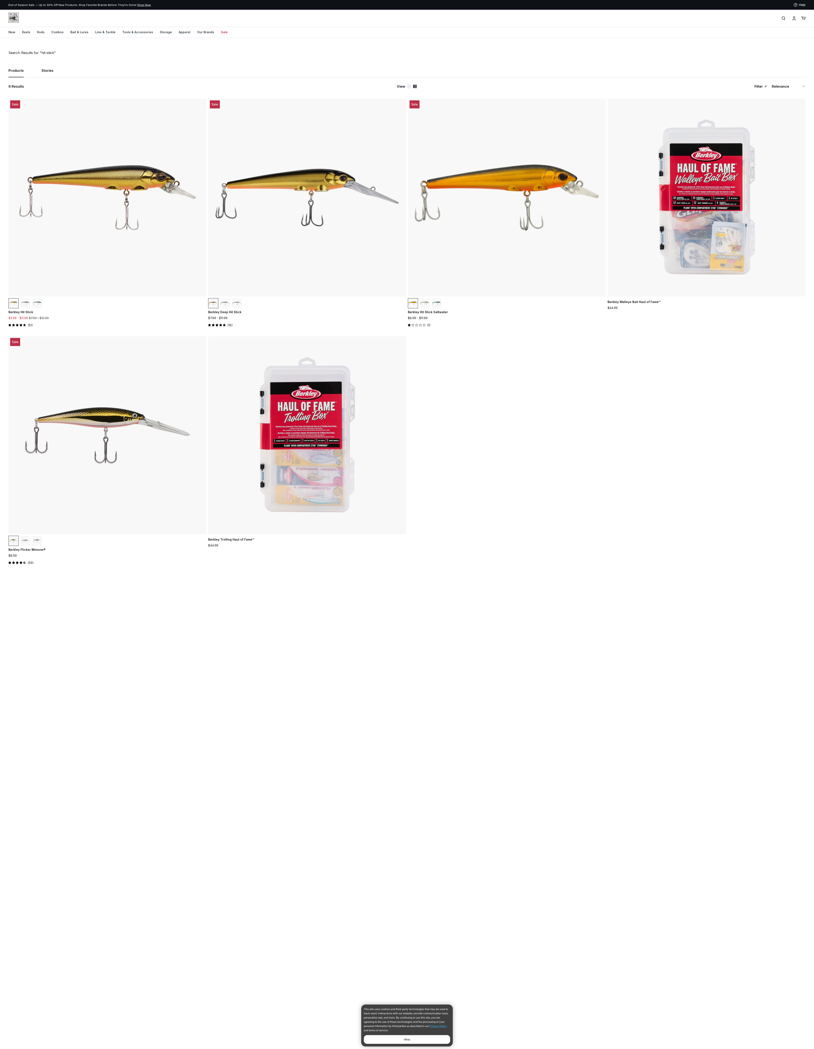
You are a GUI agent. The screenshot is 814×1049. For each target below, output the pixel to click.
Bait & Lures (79, 32)
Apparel (184, 32)
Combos (57, 32)
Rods (41, 32)
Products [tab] (16, 70)
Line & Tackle (105, 32)
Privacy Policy (438, 1026)
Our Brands (205, 32)
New (11, 32)
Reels (26, 32)
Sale (224, 32)
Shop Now (57, 5)
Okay (407, 1039)
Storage (166, 32)
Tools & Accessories (137, 32)
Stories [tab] (47, 70)
